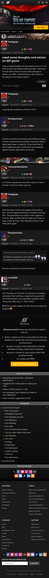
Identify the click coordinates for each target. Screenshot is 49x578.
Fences (4, 499)
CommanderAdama (17, 166)
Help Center (35, 524)
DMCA (32, 574)
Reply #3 (5, 178)
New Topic (41, 27)
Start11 (4, 496)
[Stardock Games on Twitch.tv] (26, 472)
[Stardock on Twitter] (14, 472)
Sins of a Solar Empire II (36, 499)
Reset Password (36, 536)
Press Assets (6, 539)
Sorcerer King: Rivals (35, 514)
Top (47, 105)
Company (6, 520)
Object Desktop (7, 490)
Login (20, 32)
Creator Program (7, 542)
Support (35, 520)
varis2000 (12, 277)
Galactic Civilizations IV (36, 496)
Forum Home (5, 32)
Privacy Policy (11, 574)
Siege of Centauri (34, 511)
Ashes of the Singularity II (37, 490)
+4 (4, 284)
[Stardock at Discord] (20, 476)
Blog (3, 527)
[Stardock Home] (8, 2)
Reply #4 (5, 205)
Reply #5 (5, 244)
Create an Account (37, 530)
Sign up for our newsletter (14, 559)
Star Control (33, 502)
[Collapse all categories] (47, 407)
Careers (4, 533)
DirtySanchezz (15, 118)
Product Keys (35, 533)
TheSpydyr (13, 41)
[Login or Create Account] (39, 2)
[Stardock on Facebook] (18, 472)
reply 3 (32, 252)
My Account (35, 527)
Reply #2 (5, 130)
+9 (4, 49)
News (4, 536)
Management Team (8, 530)
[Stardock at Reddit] (16, 476)
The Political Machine (36, 505)
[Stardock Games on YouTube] (22, 472)
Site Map (39, 574)
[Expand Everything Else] (1, 461)
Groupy (4, 508)
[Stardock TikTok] (24, 476)
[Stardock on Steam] (35, 472)
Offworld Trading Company (38, 508)
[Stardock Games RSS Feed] (33, 476)
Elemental (32, 493)
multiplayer (42, 81)
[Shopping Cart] (42, 2)
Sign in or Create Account (24, 364)
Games (31, 486)
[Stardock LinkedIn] (29, 476)
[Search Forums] (46, 2)
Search (14, 32)
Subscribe (34, 563)
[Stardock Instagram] (31, 472)
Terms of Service (23, 574)
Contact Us (5, 545)
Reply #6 (5, 288)
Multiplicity (5, 505)
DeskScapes (6, 502)
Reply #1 (5, 105)
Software (6, 486)
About (4, 524)
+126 (4, 125)
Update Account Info (38, 539)
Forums (4, 549)
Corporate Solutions (8, 493)
